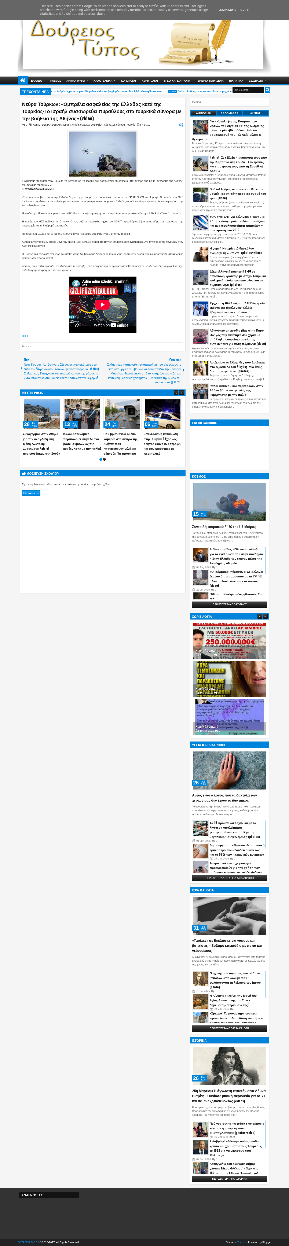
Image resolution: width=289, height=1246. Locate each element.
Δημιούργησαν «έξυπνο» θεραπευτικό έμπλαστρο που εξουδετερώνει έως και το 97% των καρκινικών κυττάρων (237, 850)
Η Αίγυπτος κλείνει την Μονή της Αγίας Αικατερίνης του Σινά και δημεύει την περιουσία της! (233, 1000)
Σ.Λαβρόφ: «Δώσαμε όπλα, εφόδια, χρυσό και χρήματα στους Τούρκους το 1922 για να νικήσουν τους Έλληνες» (236, 1148)
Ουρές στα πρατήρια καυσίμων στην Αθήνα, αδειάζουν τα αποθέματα (40, 438)
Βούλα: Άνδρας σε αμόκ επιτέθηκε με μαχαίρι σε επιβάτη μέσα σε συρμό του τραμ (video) (219, 91)
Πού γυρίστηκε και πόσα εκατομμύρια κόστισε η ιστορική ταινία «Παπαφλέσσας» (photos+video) (237, 1128)
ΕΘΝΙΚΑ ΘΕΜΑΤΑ (52, 124)
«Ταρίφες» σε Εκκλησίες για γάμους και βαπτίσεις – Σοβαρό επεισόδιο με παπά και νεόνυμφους (227, 945)
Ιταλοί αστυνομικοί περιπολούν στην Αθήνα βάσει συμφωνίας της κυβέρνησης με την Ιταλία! (236, 390)
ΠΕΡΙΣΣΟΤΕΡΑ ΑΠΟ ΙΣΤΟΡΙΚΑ (229, 1178)
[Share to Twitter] (52, 402)
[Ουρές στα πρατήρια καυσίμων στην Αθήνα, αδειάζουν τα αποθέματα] (42, 414)
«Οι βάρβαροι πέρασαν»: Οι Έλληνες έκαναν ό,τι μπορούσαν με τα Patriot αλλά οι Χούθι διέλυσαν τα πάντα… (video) (236, 578)
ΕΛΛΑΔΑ (36, 80)
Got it (245, 9)
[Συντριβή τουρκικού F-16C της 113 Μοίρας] (229, 502)
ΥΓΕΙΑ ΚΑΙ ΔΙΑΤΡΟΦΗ (177, 80)
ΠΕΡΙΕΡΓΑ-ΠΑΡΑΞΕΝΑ (210, 80)
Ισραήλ (67, 124)
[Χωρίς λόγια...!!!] (229, 641)
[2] (104, 464)
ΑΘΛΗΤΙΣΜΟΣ (150, 80)
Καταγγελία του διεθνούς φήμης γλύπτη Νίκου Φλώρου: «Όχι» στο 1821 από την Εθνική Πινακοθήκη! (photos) (234, 1170)
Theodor (242, 1242)
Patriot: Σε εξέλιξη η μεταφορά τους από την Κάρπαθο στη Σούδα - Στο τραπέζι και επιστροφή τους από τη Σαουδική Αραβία (238, 164)
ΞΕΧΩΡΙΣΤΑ (256, 80)
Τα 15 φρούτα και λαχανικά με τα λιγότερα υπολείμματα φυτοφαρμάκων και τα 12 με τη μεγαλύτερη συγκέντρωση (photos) (235, 829)
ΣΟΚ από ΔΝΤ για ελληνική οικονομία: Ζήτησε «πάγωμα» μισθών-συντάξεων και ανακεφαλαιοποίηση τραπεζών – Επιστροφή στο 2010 (237, 223)
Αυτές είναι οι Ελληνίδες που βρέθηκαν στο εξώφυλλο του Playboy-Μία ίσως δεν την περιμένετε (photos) (238, 366)
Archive (255, 113)
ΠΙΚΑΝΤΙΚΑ (236, 80)
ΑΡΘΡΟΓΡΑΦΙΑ (75, 80)
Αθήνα (36, 124)
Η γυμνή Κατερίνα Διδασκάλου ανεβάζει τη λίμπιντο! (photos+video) (236, 250)
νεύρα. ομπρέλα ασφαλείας (87, 124)
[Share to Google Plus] (56, 402)
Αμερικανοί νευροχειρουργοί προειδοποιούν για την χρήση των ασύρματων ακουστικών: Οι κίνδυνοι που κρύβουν (236, 870)
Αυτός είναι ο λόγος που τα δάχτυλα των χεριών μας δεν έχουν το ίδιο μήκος (224, 797)
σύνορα (120, 124)
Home (23, 80)
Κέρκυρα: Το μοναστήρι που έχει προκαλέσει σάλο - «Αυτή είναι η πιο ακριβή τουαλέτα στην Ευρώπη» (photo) (236, 1020)
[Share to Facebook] (47, 402)
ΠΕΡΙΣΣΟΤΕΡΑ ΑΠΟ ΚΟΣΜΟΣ (230, 604)
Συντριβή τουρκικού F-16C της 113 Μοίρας (224, 526)
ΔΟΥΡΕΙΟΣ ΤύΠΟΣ (28, 1242)
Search (267, 90)
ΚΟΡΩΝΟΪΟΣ (128, 80)
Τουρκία (130, 124)
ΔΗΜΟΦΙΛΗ (203, 113)
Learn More (227, 9)
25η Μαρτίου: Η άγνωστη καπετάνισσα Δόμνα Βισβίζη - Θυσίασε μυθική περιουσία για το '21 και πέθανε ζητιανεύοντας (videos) (229, 1095)
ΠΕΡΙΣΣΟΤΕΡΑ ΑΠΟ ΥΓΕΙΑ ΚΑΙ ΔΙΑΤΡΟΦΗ (229, 878)
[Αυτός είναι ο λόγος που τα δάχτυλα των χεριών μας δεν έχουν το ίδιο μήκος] (229, 770)
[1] (100, 464)
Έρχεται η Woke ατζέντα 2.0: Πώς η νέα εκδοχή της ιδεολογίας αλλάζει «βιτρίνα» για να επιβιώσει (237, 307)
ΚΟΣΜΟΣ (55, 80)
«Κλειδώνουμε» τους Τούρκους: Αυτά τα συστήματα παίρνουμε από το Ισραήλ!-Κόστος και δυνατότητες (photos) (161, 443)
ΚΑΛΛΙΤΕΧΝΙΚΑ (103, 80)
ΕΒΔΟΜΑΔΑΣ (229, 113)
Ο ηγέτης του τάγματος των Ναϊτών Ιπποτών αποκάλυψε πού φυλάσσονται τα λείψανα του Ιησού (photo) (235, 980)
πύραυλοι (109, 124)
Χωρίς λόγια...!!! (206, 650)
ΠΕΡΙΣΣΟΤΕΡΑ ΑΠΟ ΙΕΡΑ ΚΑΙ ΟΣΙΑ (229, 1028)
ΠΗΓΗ (25, 335)
